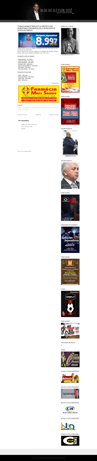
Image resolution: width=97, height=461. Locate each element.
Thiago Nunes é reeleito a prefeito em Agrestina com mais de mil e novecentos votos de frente (36, 28)
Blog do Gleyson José (47, 457)
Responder (23, 128)
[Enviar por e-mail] (18, 105)
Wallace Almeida (41, 458)
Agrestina (24, 107)
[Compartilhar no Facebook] (22, 105)
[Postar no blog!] (19, 105)
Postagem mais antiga (53, 114)
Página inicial (38, 114)
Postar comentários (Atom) (26, 151)
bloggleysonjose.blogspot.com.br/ (56, 458)
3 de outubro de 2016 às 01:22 (31, 124)
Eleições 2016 (28, 107)
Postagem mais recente (22, 114)
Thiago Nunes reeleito (36, 107)
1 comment (26, 109)
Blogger (63, 457)
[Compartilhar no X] (20, 105)
